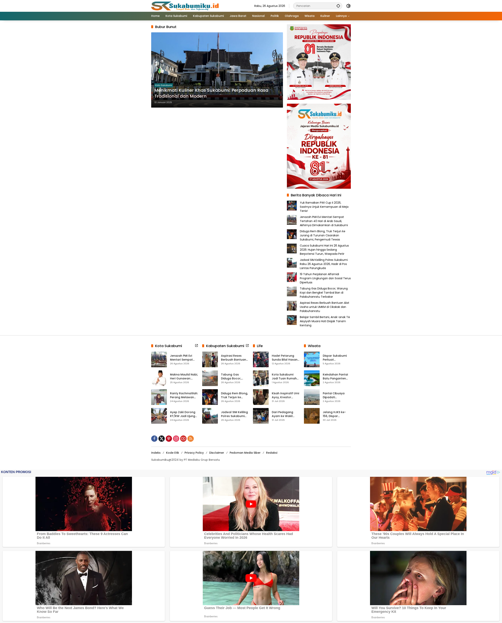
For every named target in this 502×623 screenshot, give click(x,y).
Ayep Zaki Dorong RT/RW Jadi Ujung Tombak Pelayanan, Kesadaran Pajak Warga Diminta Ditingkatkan (182, 414)
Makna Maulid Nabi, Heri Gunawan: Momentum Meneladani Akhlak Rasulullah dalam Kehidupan (184, 376)
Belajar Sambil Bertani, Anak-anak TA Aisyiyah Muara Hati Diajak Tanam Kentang (325, 321)
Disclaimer (216, 453)
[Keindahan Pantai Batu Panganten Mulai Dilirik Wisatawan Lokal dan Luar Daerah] (312, 378)
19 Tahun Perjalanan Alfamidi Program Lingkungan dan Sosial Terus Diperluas (325, 278)
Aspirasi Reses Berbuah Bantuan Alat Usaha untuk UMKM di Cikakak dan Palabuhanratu (324, 307)
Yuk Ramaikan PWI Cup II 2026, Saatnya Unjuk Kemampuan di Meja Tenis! (324, 207)
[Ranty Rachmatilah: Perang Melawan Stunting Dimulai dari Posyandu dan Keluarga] (159, 397)
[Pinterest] (169, 438)
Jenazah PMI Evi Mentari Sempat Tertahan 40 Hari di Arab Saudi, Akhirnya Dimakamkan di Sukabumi (324, 221)
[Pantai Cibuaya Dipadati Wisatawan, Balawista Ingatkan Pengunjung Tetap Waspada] (312, 397)
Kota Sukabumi (163, 85)
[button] (338, 6)
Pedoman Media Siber (245, 453)
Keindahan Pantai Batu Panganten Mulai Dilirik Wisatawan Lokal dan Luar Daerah (335, 376)
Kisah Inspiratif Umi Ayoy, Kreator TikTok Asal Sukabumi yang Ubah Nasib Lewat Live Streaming (285, 395)
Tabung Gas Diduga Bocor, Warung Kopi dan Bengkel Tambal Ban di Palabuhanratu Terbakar (324, 293)
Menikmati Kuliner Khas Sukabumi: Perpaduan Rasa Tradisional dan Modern (211, 93)
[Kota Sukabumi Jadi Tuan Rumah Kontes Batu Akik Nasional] (261, 378)
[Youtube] (183, 438)
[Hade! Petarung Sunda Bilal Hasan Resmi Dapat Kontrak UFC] (261, 359)
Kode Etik (172, 453)
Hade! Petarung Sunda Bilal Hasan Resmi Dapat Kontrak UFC (284, 358)
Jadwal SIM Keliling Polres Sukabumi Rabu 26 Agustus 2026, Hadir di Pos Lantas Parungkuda (324, 264)
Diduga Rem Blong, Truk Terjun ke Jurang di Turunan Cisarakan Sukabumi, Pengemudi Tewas (322, 235)
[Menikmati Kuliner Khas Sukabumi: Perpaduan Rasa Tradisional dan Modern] (217, 70)
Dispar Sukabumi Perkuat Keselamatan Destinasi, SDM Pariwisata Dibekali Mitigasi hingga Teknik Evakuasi (336, 358)
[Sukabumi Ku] (185, 6)
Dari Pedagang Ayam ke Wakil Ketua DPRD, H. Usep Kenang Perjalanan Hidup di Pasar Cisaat (285, 414)
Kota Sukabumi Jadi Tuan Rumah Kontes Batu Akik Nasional (284, 376)
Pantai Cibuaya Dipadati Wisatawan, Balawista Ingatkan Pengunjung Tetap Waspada (337, 395)
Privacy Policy (194, 453)
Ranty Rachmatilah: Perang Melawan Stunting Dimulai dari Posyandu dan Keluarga (184, 395)
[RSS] (190, 438)
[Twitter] (161, 438)
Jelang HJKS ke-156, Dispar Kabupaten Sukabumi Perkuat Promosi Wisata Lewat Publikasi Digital (335, 414)
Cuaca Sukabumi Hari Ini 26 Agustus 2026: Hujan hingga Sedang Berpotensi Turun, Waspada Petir (324, 250)
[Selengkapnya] (196, 345)
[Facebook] (154, 438)
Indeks (156, 453)
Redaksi (271, 453)
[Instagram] (176, 438)
